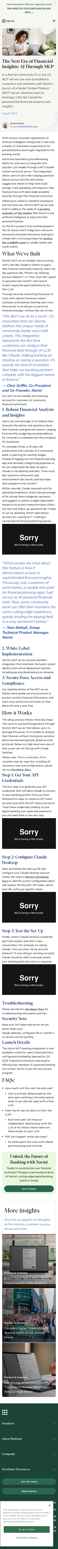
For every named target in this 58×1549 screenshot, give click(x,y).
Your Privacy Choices (26, 1537)
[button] (54, 20)
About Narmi (29, 1491)
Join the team (29, 1481)
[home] (8, 21)
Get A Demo (29, 1188)
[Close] (49, 1505)
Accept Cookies (27, 1529)
